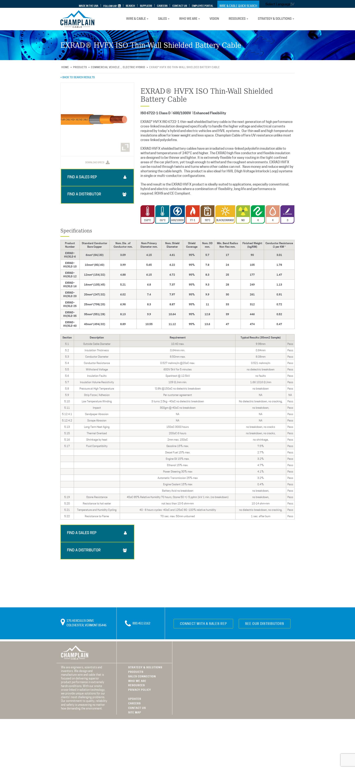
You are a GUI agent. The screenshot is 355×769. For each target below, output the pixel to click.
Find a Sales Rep (82, 177)
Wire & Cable (136, 19)
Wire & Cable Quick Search (238, 6)
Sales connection (142, 676)
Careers (162, 6)
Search (130, 6)
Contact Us (179, 6)
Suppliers (146, 6)
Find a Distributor (84, 194)
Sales (162, 19)
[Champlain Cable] (77, 19)
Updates (134, 699)
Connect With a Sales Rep (203, 624)
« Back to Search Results (77, 77)
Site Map (134, 712)
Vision (214, 19)
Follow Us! (110, 6)
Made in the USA (88, 6)
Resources (237, 19)
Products (135, 672)
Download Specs (95, 163)
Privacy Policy (139, 690)
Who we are (188, 19)
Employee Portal (202, 6)
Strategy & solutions (275, 19)
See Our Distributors (264, 624)
